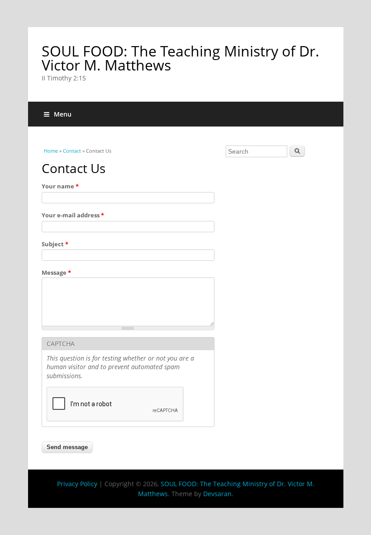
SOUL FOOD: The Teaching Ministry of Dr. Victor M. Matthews (180, 58)
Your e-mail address (73, 215)
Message (56, 272)
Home (51, 150)
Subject (55, 244)
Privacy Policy (77, 483)
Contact (72, 150)
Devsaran (217, 493)
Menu (62, 114)
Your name (60, 186)
